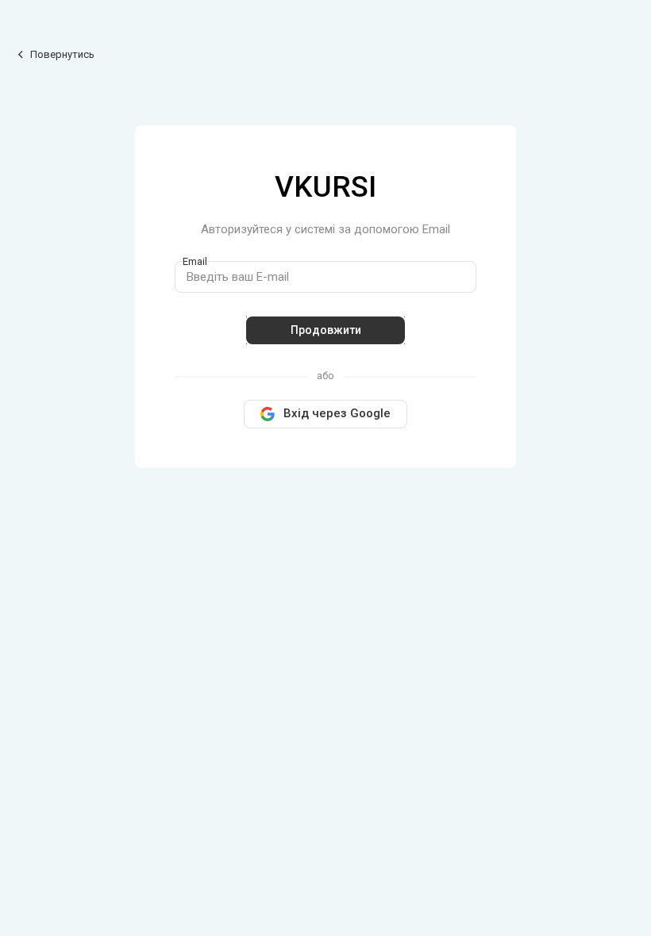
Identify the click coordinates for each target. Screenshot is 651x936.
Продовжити (326, 330)
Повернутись (61, 54)
